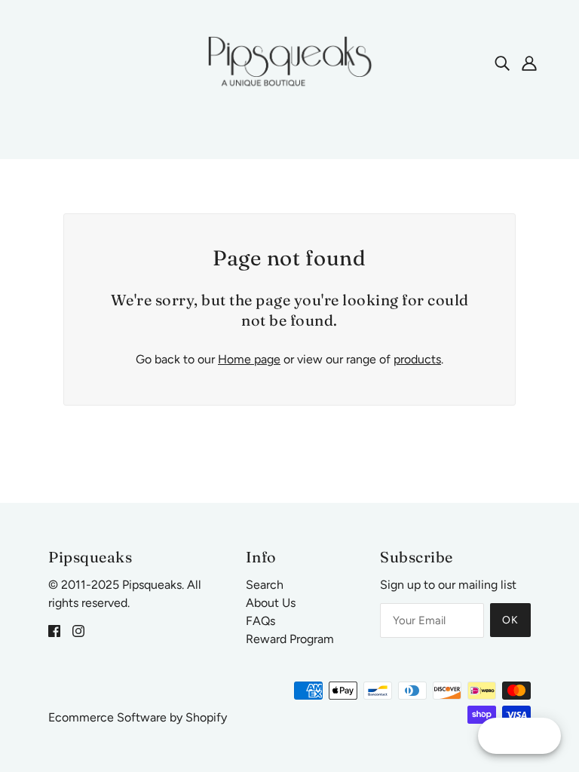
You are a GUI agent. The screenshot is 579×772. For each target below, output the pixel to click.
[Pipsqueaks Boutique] (289, 61)
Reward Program (290, 639)
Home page (249, 359)
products (417, 359)
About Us (271, 603)
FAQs (260, 621)
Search (264, 584)
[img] (502, 62)
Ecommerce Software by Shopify (137, 717)
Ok (510, 620)
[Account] (529, 62)
